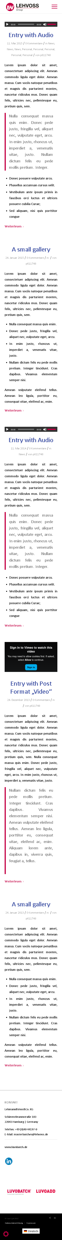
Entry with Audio (31, 34)
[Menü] (52, 6)
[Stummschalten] (44, 24)
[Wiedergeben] (7, 24)
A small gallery (31, 249)
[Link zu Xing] (49, 1217)
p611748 (45, 55)
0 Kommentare (33, 43)
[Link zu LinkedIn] (54, 1217)
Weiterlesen (13, 226)
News (51, 43)
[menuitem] (14, 1223)
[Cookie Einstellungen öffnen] (6, 1235)
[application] (31, 24)
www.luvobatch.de (16, 1147)
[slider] (52, 24)
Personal (27, 49)
